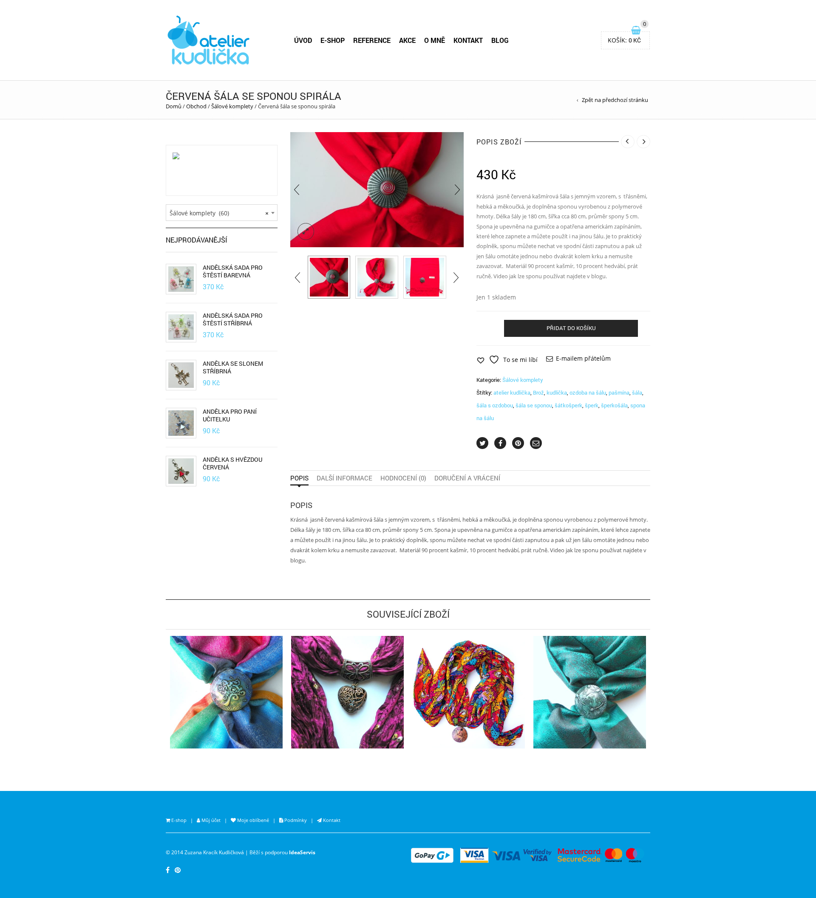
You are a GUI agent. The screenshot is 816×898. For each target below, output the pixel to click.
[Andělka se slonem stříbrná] (181, 375)
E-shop (178, 820)
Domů (173, 106)
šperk (591, 405)
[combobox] (222, 212)
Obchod (196, 106)
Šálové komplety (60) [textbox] (219, 213)
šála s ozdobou (494, 405)
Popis (299, 478)
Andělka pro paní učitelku (230, 415)
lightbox (306, 231)
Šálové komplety (232, 106)
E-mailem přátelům (583, 358)
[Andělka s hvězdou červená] (181, 471)
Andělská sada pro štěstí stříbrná (233, 319)
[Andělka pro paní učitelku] (181, 423)
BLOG (500, 40)
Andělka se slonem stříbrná (233, 367)
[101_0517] (329, 277)
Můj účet (210, 820)
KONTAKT (468, 40)
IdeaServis (302, 852)
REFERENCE (372, 40)
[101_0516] (376, 277)
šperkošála (614, 405)
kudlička (557, 392)
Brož (538, 392)
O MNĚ (434, 40)
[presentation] (296, 190)
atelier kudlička (511, 392)
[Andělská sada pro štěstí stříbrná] (181, 327)
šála (637, 392)
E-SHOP (332, 40)
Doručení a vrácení (467, 478)
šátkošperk (568, 405)
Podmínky (295, 820)
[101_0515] (424, 277)
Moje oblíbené (252, 820)
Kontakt (331, 820)
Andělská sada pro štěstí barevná (233, 271)
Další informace (344, 478)
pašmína (619, 392)
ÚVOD (303, 40)
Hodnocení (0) (403, 478)
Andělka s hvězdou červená (232, 463)
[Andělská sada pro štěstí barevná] (181, 279)
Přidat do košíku (571, 328)
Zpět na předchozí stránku (615, 100)
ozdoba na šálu (588, 392)
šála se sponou (534, 405)
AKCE (407, 40)
